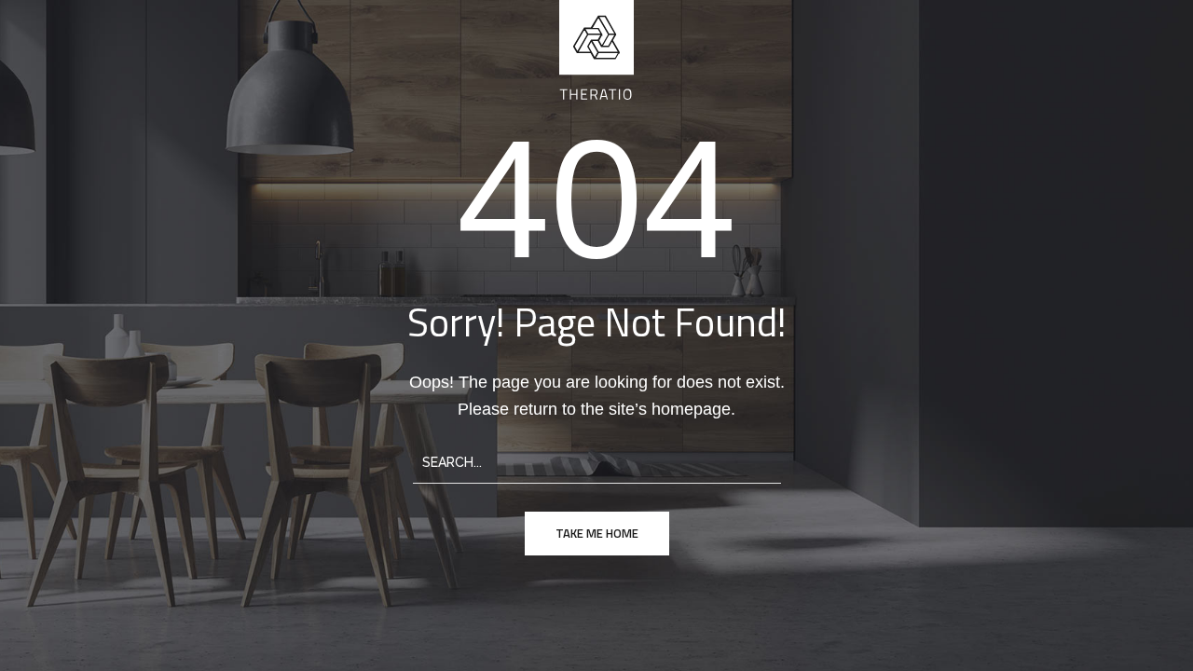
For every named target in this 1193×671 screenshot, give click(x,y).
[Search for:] (597, 461)
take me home (596, 533)
